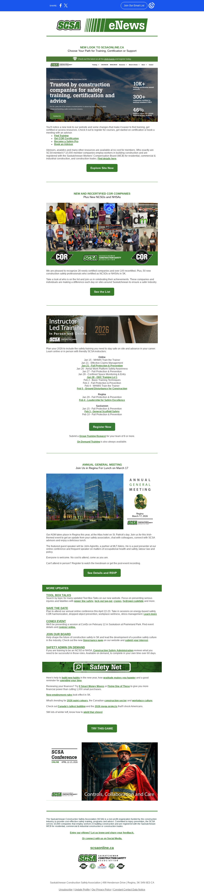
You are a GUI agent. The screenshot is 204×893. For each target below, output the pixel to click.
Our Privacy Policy (101, 889)
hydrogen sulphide (133, 601)
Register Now (102, 426)
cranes (118, 601)
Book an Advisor (63, 144)
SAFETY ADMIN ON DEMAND (65, 647)
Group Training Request (92, 436)
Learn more (150, 614)
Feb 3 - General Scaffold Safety (102, 411)
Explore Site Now (102, 168)
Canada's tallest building (71, 706)
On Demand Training (88, 441)
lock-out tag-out (103, 601)
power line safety (83, 601)
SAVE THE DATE (57, 608)
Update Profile (82, 889)
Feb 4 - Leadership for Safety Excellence (102, 400)
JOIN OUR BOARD (58, 634)
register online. (67, 627)
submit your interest (136, 640)
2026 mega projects (106, 706)
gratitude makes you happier (119, 677)
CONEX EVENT (56, 621)
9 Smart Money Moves (91, 686)
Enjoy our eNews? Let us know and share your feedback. (102, 832)
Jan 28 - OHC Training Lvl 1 (102, 377)
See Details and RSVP (102, 572)
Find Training (61, 135)
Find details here (107, 158)
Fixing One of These (119, 686)
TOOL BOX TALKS (58, 595)
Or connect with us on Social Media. (102, 838)
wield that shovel (92, 712)
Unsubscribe (66, 889)
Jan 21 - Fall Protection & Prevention (102, 365)
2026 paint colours (77, 700)
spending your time (71, 680)
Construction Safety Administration (113, 650)
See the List (102, 291)
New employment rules (59, 694)
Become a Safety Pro (66, 141)
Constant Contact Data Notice (129, 889)
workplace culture (142, 700)
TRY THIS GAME (102, 728)
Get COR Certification (66, 138)
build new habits (71, 677)
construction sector (115, 700)
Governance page (93, 640)
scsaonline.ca (102, 848)
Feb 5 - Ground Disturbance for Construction (102, 388)
